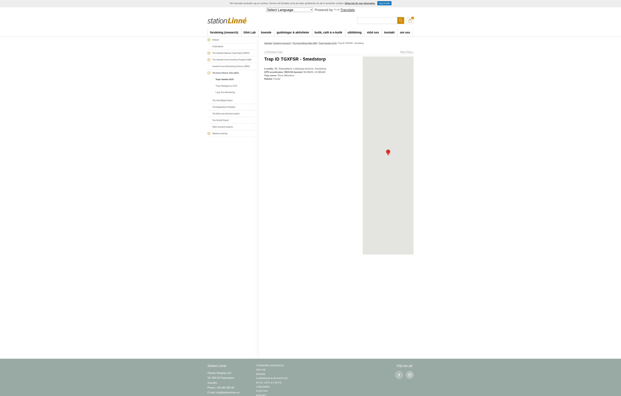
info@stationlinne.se (228, 392)
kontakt (389, 32)
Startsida (268, 43)
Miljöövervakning (219, 133)
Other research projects (222, 127)
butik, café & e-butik (328, 32)
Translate (347, 10)
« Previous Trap (273, 52)
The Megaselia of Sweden (223, 107)
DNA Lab (250, 32)
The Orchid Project (220, 120)
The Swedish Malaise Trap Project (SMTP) (231, 53)
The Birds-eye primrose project (225, 114)
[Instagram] (410, 375)
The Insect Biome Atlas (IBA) (225, 73)
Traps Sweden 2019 (225, 79)
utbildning (355, 32)
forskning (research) (224, 32)
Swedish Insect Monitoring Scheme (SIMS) (231, 66)
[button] (388, 153)
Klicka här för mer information (360, 3)
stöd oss (373, 32)
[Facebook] (399, 375)
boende (266, 32)
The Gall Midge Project (222, 100)
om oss (405, 32)
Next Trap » (407, 52)
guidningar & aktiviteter (293, 32)
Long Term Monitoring (225, 92)
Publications (217, 46)
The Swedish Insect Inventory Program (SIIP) (231, 60)
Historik (215, 40)
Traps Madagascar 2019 (226, 86)
